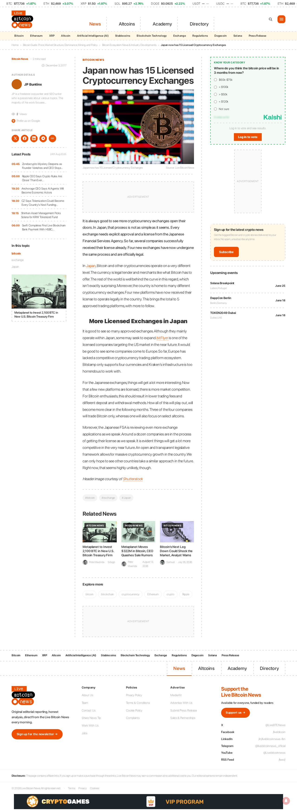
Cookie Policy (134, 710)
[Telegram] (43, 138)
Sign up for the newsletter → (37, 734)
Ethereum (36, 35)
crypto (170, 594)
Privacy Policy (134, 695)
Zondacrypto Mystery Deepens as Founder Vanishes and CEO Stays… (42, 166)
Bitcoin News (20, 59)
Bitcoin (19, 35)
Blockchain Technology (152, 35)
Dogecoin (220, 35)
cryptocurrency (130, 594)
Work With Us (90, 725)
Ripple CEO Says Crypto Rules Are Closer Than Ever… (42, 178)
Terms (71, 788)
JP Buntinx (33, 84)
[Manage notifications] (286, 801)
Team (85, 703)
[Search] (270, 19)
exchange (18, 260)
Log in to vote (248, 137)
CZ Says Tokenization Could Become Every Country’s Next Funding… (43, 202)
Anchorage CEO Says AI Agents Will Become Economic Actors (43, 190)
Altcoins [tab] (127, 24)
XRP (52, 35)
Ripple (185, 594)
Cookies (94, 788)
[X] (15, 138)
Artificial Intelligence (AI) (93, 35)
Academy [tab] (162, 24)
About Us (87, 695)
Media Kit (176, 695)
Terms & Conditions (138, 703)
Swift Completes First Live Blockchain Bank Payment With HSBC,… (43, 227)
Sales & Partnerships (182, 718)
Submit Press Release (183, 710)
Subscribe (226, 252)
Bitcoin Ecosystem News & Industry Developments (129, 45)
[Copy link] (52, 138)
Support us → (235, 712)
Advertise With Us (181, 703)
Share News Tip (91, 718)
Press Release (257, 35)
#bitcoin (90, 497)
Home (15, 45)
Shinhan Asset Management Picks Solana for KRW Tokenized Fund (41, 215)
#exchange (108, 497)
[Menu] (281, 19)
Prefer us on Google (26, 120)
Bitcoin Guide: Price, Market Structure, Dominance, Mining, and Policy (60, 45)
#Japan (126, 497)
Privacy (82, 788)
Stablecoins (122, 35)
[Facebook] (24, 138)
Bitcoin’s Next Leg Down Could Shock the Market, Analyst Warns (176, 551)
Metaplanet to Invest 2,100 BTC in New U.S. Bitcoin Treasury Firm (98, 551)
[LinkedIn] (34, 138)
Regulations (200, 35)
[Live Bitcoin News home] (23, 19)
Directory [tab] (199, 24)
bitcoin (16, 253)
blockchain (107, 594)
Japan (15, 266)
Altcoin (65, 35)
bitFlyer (163, 337)
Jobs (85, 733)
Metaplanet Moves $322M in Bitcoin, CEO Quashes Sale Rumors (137, 551)
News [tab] (95, 24)
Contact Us (89, 710)
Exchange (179, 35)
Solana (237, 35)
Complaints (133, 718)
